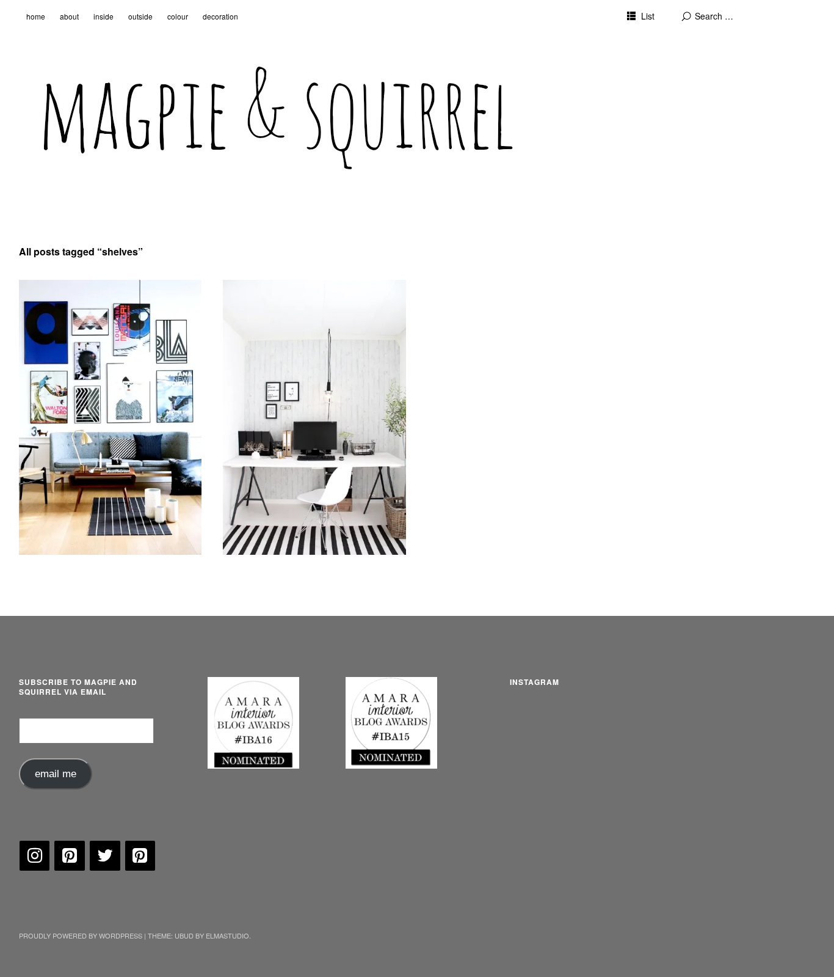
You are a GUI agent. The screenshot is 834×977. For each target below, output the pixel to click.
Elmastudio (227, 935)
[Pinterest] (69, 856)
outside (140, 16)
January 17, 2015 (60, 314)
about (69, 16)
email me (55, 774)
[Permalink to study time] (314, 417)
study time (259, 298)
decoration (220, 16)
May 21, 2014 (257, 314)
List (648, 16)
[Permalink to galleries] (110, 417)
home (35, 16)
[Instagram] (35, 856)
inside (103, 16)
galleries (50, 298)
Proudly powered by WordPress (80, 935)
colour (177, 16)
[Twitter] (105, 856)
